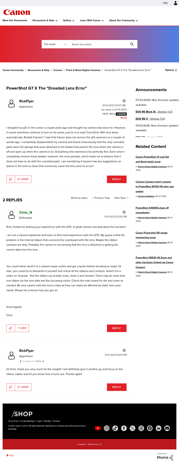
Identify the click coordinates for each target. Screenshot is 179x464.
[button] (10, 179)
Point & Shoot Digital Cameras (83, 70)
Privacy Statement (28, 421)
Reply (116, 179)
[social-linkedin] (158, 428)
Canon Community (16, 12)
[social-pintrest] (150, 428)
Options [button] (169, 70)
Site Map (47, 421)
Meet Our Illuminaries (15, 20)
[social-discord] (167, 428)
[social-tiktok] (115, 428)
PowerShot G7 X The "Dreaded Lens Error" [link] (128, 70)
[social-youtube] (98, 428)
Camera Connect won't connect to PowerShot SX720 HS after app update (155, 186)
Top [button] (11, 455)
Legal (39, 421)
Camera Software (146, 196)
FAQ (165, 3)
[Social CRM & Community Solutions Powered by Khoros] (165, 456)
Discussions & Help (43, 20)
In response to (33, 361)
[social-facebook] (124, 428)
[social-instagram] (106, 428)
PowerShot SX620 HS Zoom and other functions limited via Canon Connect (154, 262)
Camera (57, 70)
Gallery (67, 20)
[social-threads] (141, 428)
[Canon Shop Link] (20, 413)
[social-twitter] (132, 428)
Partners (56, 421)
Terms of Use (13, 421)
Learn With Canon (90, 20)
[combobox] (102, 44)
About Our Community (122, 20)
